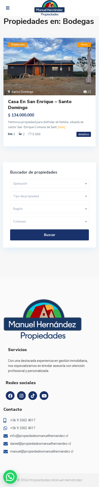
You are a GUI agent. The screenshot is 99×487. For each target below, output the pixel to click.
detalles (83, 134)
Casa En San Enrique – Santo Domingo (40, 105)
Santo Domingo (22, 92)
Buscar (49, 235)
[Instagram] (21, 395)
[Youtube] (44, 395)
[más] (61, 127)
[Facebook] (10, 395)
